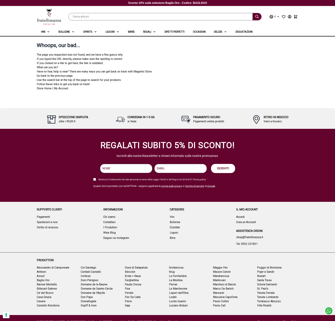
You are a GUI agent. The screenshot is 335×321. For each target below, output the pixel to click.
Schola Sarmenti (267, 284)
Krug (172, 271)
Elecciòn (130, 271)
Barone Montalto (47, 284)
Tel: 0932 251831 (247, 244)
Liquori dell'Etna (179, 292)
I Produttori (110, 227)
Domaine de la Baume (94, 284)
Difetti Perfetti (174, 31)
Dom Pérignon (89, 280)
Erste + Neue (133, 276)
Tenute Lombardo (268, 297)
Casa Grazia (44, 297)
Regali (147, 31)
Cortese (86, 276)
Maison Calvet (222, 271)
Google (211, 186)
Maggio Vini (220, 267)
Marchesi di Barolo (224, 284)
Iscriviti (223, 168)
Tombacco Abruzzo (269, 301)
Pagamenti (43, 217)
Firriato (129, 292)
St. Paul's (262, 288)
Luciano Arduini (178, 305)
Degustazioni (244, 31)
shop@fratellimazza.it (249, 237)
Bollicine (64, 31)
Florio (128, 301)
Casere (41, 301)
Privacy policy (199, 179)
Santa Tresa (264, 280)
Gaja (127, 305)
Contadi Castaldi (91, 271)
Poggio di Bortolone (269, 267)
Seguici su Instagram (116, 238)
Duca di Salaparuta (136, 267)
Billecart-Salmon (47, 288)
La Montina (176, 280)
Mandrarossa (221, 276)
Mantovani (219, 280)
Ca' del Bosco (45, 292)
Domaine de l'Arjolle (93, 292)
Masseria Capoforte (225, 297)
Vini (43, 31)
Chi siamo (109, 217)
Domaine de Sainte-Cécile (97, 288)
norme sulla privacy (171, 186)
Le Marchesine (178, 288)
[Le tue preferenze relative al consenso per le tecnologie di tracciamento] (6, 315)
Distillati (175, 227)
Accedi (240, 217)
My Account (61, 88)
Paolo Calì (219, 305)
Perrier (173, 284)
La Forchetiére (178, 276)
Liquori (110, 31)
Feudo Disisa (133, 284)
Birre (131, 31)
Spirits (87, 31)
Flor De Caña (133, 297)
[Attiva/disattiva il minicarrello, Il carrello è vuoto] (295, 16)
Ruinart (261, 276)
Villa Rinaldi (264, 305)
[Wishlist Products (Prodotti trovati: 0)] (283, 16)
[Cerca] (257, 16)
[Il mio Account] (289, 16)
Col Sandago (88, 267)
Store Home (44, 88)
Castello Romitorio (48, 305)
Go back (42, 75)
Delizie (218, 31)
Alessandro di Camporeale (53, 267)
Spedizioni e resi (47, 222)
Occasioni (199, 31)
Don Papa (87, 297)
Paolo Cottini (221, 301)
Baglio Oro (43, 280)
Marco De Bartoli (223, 288)
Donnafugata (88, 301)
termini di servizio (194, 186)
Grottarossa (176, 267)
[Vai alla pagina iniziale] (49, 16)
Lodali (173, 297)
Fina (127, 288)
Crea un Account (246, 222)
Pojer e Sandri (265, 271)
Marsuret (218, 292)
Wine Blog (109, 232)
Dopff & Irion (89, 305)
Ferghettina (132, 280)
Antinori (41, 271)
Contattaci (109, 222)
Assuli (40, 276)
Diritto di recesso (47, 227)
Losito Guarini (177, 301)
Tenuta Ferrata (266, 292)
